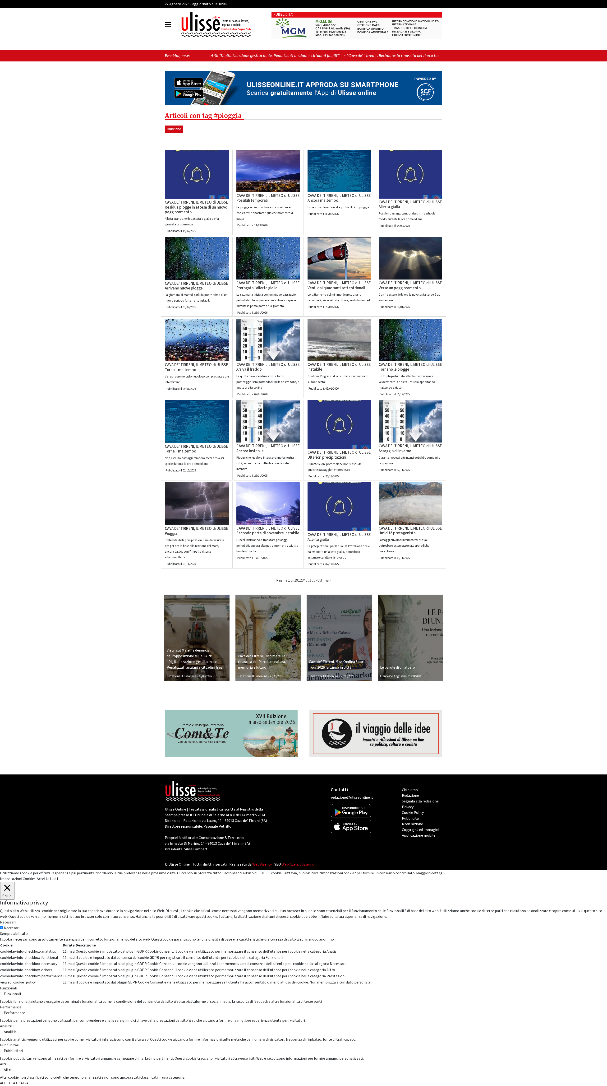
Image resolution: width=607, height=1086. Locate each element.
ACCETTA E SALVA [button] (14, 1083)
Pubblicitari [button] (9, 1045)
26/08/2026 (414, 676)
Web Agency (262, 864)
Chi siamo (410, 789)
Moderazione (412, 824)
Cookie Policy (413, 812)
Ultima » (324, 580)
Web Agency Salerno (298, 864)
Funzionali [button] (8, 988)
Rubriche (174, 129)
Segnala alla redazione (420, 801)
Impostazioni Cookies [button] (18, 878)
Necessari (11, 928)
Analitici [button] (7, 1026)
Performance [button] (10, 1007)
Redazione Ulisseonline (181, 676)
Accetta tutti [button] (47, 878)
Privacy (408, 807)
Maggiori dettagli (430, 873)
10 (311, 580)
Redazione (410, 795)
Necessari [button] (8, 922)
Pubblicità (410, 818)
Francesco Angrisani (393, 676)
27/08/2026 (205, 676)
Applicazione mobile (418, 835)
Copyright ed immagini (420, 829)
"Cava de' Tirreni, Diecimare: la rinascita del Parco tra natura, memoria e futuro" (315, 55)
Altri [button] (3, 1064)
